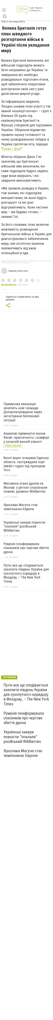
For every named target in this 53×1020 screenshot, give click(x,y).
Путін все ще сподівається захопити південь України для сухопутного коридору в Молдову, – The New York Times (26, 573)
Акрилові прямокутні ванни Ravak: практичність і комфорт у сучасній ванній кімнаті (26, 437)
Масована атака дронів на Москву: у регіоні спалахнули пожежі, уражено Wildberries (25, 487)
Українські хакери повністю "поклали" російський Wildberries (24, 526)
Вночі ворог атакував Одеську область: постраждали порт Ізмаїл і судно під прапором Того (26, 464)
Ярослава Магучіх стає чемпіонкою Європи (21, 507)
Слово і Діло (11, 149)
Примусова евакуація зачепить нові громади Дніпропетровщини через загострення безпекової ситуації (23, 412)
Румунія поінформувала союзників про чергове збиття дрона (26, 548)
